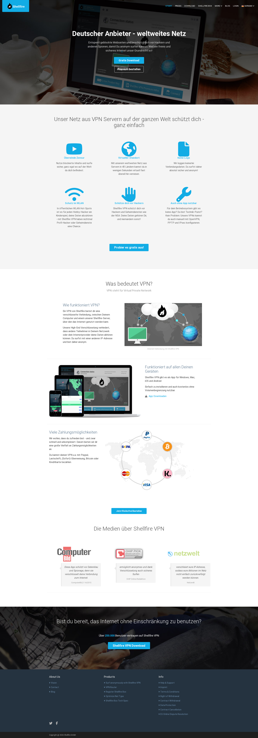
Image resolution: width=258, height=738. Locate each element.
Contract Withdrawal (170, 700)
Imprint (163, 687)
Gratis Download (129, 60)
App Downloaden (157, 396)
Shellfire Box (205, 6)
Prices (178, 6)
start (168, 6)
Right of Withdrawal (169, 696)
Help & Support (167, 683)
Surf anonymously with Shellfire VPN (123, 683)
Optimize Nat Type (115, 696)
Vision (54, 683)
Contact (55, 687)
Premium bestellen (129, 69)
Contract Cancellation (170, 709)
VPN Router (111, 687)
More (218, 6)
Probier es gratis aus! (129, 247)
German (248, 6)
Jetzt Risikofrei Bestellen (129, 511)
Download (189, 6)
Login (236, 6)
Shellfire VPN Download (129, 645)
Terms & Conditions (169, 692)
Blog (227, 6)
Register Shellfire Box (116, 692)
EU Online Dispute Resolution (174, 714)
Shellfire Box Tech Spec (117, 700)
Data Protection (168, 705)
